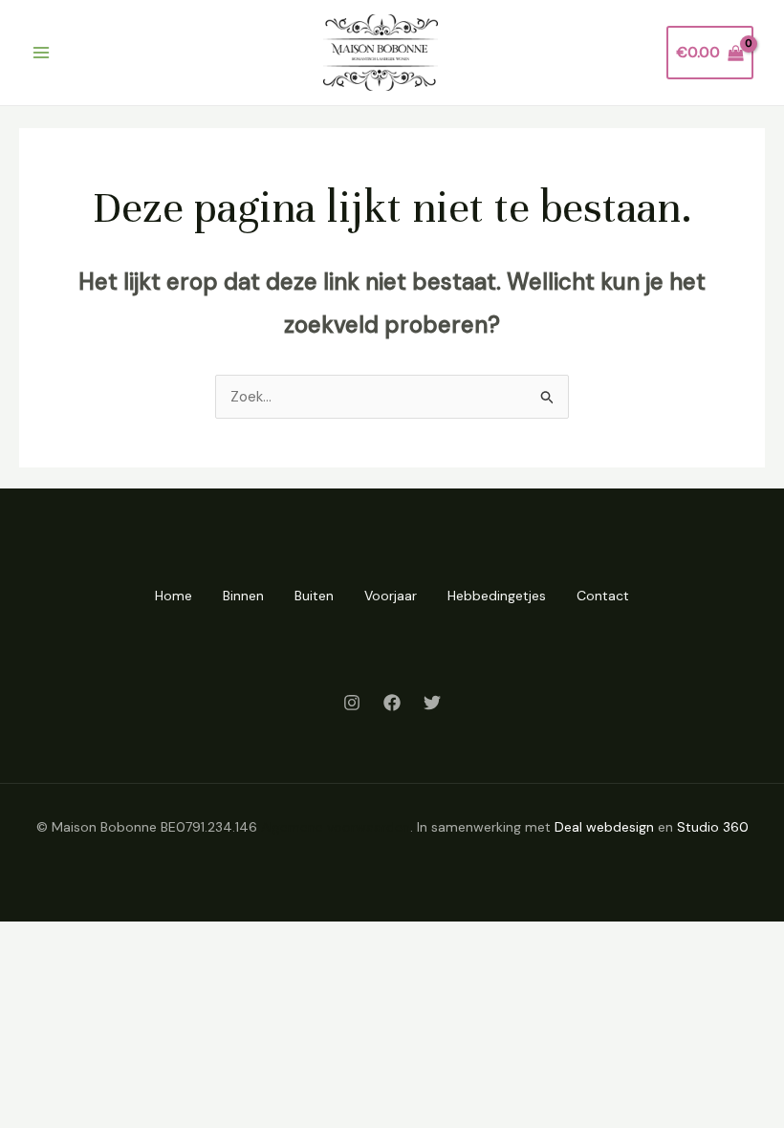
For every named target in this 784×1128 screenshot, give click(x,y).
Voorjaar (390, 595)
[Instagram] (351, 702)
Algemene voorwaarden (335, 826)
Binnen (243, 595)
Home (173, 595)
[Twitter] (432, 702)
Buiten (314, 595)
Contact (603, 595)
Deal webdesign (604, 826)
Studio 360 (713, 826)
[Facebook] (392, 702)
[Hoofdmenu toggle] (40, 53)
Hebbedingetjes (496, 595)
